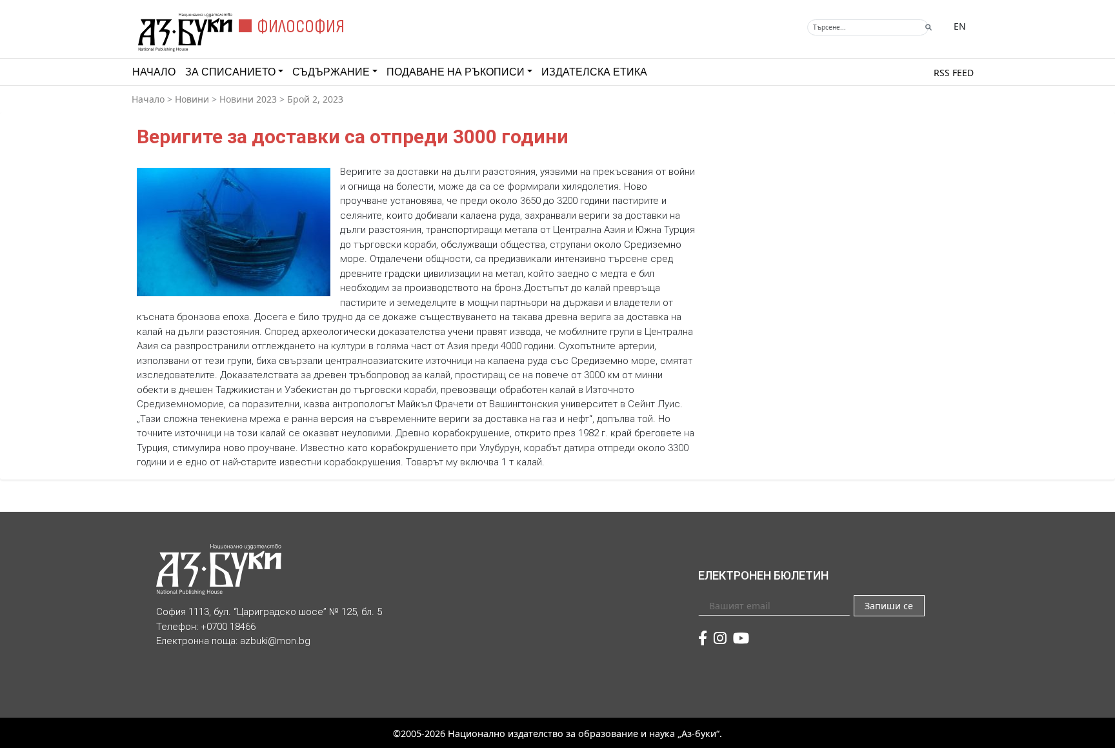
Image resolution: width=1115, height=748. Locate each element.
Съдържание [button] (331, 71)
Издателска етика (594, 71)
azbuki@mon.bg (275, 641)
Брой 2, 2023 (315, 99)
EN (960, 26)
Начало (154, 71)
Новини (192, 99)
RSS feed (954, 72)
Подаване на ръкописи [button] (456, 71)
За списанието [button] (230, 71)
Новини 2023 (248, 99)
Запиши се (889, 606)
